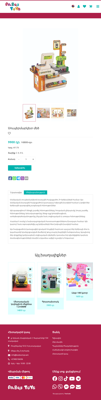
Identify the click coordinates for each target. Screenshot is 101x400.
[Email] (78, 388)
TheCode (67, 394)
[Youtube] (72, 380)
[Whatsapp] (54, 388)
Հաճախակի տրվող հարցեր (65, 350)
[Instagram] (60, 380)
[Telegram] (78, 380)
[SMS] (72, 388)
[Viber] (60, 388)
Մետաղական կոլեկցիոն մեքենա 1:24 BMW (21, 304)
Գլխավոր (56, 338)
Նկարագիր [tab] (16, 192)
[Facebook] (54, 380)
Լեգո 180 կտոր (80, 293)
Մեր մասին (57, 342)
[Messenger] (66, 388)
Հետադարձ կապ (60, 354)
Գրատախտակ (50, 301)
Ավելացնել (20, 168)
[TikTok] (66, 380)
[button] (75, 113)
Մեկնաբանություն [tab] (35, 192)
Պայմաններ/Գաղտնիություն (65, 346)
